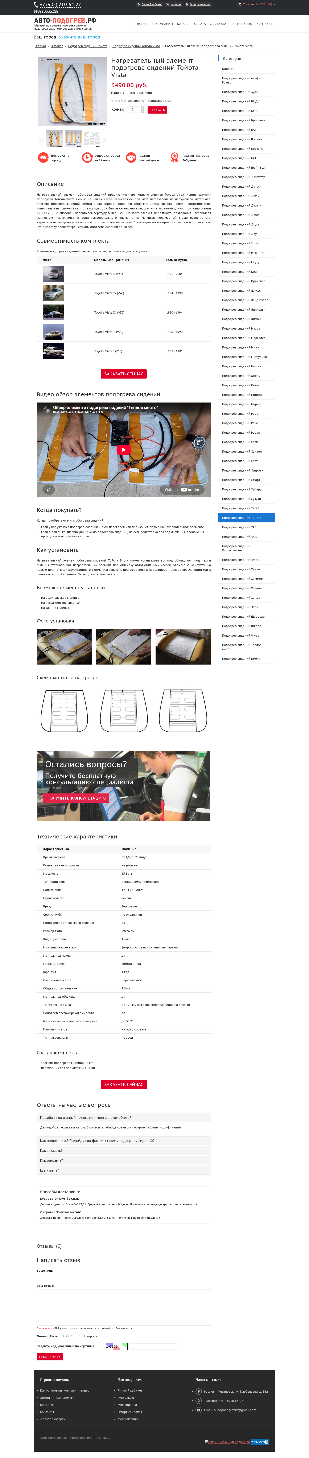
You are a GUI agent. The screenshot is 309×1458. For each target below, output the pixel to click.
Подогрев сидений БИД (240, 101)
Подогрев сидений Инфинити (244, 253)
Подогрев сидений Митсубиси (244, 357)
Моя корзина (127, 1405)
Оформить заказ (200, 4)
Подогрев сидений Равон (241, 414)
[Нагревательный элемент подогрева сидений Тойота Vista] (72, 91)
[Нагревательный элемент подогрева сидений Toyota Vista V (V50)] (53, 273)
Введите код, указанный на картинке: (66, 1346)
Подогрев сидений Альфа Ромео (241, 80)
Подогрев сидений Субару (241, 489)
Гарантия (46, 1405)
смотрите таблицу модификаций (156, 1127)
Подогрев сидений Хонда (241, 598)
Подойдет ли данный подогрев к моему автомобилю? (85, 1117)
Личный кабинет (152, 4)
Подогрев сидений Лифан (241, 319)
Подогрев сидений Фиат (240, 537)
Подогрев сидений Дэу (239, 234)
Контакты (47, 1412)
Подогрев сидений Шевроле (243, 616)
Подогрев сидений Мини (240, 347)
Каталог (57, 46)
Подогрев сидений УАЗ (239, 527)
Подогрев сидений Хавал (241, 569)
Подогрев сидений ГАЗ (239, 158)
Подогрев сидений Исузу (240, 262)
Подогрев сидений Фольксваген (236, 548)
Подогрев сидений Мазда (241, 328)
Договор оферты (53, 1419)
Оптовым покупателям (56, 1398)
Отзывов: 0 (136, 101)
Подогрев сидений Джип (241, 215)
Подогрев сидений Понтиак (242, 395)
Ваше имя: (45, 1271)
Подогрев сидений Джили (241, 205)
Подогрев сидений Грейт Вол (243, 168)
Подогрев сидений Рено (240, 423)
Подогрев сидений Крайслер (243, 281)
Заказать (157, 110)
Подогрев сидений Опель (241, 376)
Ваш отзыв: (45, 1286)
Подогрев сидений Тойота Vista (136, 46)
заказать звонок (46, 10)
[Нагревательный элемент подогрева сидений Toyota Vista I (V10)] (53, 351)
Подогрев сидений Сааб (240, 442)
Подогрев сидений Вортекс (242, 149)
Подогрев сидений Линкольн (243, 309)
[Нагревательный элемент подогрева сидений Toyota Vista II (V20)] (53, 331)
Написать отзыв (160, 101)
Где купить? (49, 1170)
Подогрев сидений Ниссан (241, 366)
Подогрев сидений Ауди (240, 92)
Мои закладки (128, 1419)
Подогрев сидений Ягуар (240, 635)
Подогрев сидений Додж (241, 224)
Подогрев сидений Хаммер (242, 579)
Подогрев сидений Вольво (242, 139)
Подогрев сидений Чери (240, 607)
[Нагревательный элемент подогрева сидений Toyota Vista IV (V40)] (53, 293)
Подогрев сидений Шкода (241, 626)
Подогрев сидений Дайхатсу (243, 177)
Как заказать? (51, 1150)
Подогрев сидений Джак (240, 196)
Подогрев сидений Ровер (241, 432)
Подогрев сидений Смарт (241, 480)
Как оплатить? (51, 1160)
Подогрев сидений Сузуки (241, 499)
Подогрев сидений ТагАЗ (240, 508)
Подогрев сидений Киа (239, 272)
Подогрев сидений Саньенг (242, 451)
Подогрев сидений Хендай (242, 588)
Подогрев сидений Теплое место (241, 647)
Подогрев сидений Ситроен (242, 470)
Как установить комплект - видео (65, 1390)
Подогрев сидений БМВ (239, 111)
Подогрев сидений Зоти (240, 243)
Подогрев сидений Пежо (240, 385)
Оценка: (43, 1336)
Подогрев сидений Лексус (241, 291)
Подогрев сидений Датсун (241, 186)
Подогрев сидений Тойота (87, 46)
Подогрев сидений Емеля (241, 659)
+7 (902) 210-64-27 (60, 4)
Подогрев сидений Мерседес (243, 338)
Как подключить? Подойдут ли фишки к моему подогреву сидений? (97, 1141)
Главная (40, 46)
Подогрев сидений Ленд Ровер (245, 300)
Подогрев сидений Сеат (240, 461)
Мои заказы (126, 1398)
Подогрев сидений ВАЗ (239, 130)
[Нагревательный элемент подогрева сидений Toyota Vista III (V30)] (53, 312)
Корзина (176, 4)
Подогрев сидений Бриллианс (244, 120)
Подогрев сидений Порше (241, 404)
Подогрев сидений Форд (240, 560)
